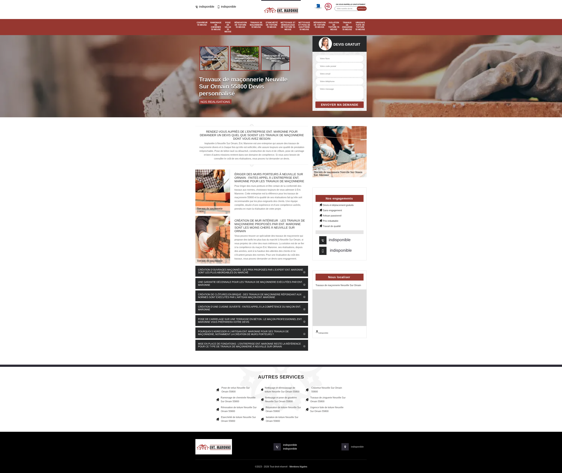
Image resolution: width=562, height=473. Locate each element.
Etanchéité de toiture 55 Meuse (272, 25)
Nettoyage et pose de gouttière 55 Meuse (304, 26)
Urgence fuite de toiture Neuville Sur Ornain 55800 (326, 409)
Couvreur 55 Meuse (202, 24)
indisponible (206, 6)
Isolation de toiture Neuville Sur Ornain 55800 (282, 419)
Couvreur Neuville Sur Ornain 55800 (326, 390)
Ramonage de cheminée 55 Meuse (215, 26)
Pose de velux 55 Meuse (228, 27)
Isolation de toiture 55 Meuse (333, 26)
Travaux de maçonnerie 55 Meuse (256, 25)
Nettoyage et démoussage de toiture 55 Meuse (288, 26)
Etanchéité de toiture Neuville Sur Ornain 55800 (238, 419)
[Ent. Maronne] (281, 9)
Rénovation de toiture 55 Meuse (240, 25)
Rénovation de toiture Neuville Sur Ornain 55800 (239, 409)
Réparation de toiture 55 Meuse (319, 25)
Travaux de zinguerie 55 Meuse (347, 26)
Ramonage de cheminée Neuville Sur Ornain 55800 (238, 399)
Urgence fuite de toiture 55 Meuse (360, 26)
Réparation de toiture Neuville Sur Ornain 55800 (283, 409)
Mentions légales (298, 466)
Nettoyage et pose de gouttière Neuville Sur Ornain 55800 (281, 399)
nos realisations (215, 101)
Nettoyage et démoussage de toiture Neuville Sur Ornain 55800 (282, 390)
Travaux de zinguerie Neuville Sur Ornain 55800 (328, 399)
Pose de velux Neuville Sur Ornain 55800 (235, 390)
